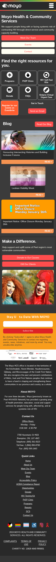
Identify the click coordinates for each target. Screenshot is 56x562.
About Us (28, 465)
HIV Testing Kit (28, 496)
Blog (28, 476)
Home (28, 461)
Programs (28, 504)
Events (28, 473)
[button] (28, 5)
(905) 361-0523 (33, 442)
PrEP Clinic (28, 500)
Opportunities (28, 488)
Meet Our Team (28, 469)
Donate (28, 492)
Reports (28, 507)
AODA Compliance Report (28, 484)
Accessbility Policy (28, 480)
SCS (28, 511)
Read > (48, 162)
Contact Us (28, 515)
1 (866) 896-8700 (32, 445)
